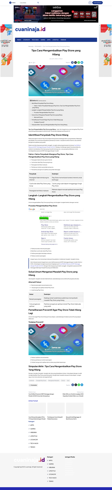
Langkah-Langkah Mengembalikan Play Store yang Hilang (48, 110)
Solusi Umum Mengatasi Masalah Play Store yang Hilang (47, 115)
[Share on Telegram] (82, 62)
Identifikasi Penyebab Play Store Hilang (42, 103)
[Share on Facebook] (72, 62)
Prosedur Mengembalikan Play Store (44, 112)
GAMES (43, 39)
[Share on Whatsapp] (78, 62)
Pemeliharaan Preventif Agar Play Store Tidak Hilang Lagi (47, 119)
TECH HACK (35, 39)
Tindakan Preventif (39, 122)
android (31, 380)
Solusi (63, 380)
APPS (48, 39)
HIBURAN (63, 39)
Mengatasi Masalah (53, 380)
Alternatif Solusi (38, 117)
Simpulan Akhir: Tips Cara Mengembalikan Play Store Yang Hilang (49, 124)
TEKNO (19, 39)
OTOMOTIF (26, 39)
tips (68, 380)
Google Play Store (41, 380)
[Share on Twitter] (75, 62)
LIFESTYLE (55, 39)
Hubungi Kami (97, 2)
